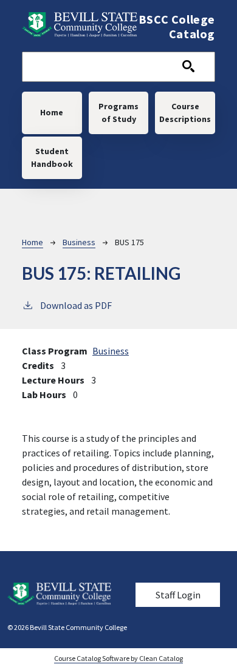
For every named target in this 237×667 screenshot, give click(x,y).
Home (51, 112)
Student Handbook (52, 157)
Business (79, 242)
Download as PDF (76, 305)
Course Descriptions (185, 112)
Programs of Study (118, 112)
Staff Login (178, 595)
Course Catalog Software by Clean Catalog (118, 658)
